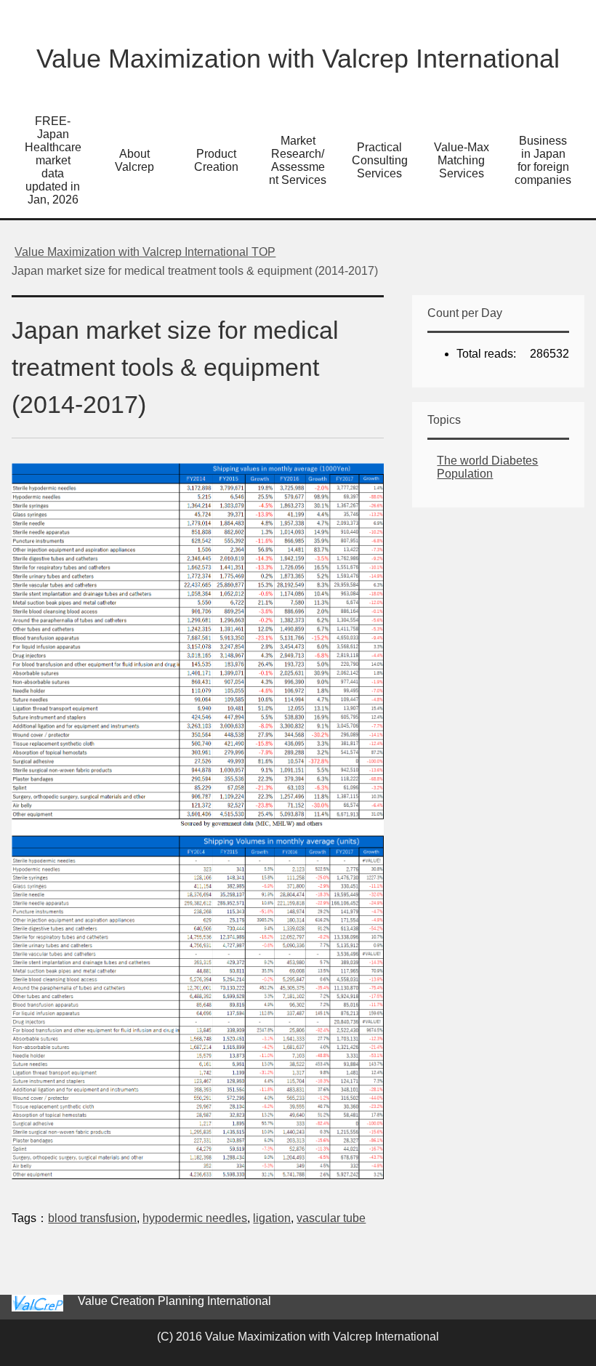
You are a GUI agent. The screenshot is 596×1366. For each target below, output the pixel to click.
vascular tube (331, 1218)
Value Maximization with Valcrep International (298, 58)
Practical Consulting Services (380, 160)
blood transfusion (92, 1218)
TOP (145, 252)
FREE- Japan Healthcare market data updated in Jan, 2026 (53, 160)
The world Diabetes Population (487, 467)
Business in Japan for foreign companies (543, 160)
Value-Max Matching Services (461, 160)
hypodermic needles (194, 1218)
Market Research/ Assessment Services (297, 160)
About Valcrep (134, 160)
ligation (272, 1218)
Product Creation (216, 160)
